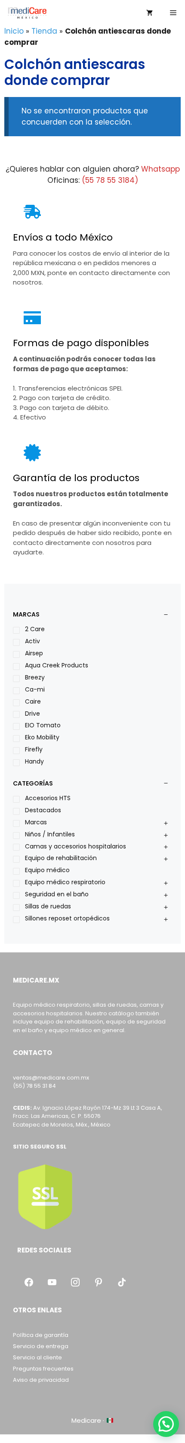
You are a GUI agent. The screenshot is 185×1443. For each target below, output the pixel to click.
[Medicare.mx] (27, 13)
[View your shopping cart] (149, 13)
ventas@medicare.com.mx (51, 1078)
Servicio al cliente (37, 1357)
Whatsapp (160, 169)
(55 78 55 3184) (110, 180)
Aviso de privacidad (41, 1380)
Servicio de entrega (40, 1346)
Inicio (14, 31)
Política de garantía (40, 1335)
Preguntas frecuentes (43, 1369)
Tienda (44, 31)
